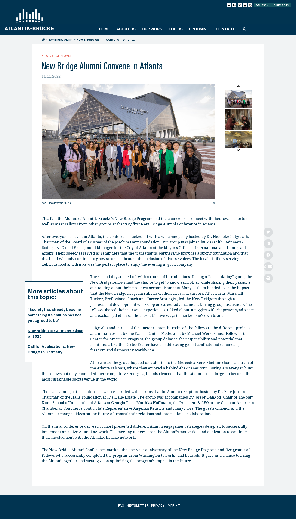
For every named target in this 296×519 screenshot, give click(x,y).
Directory (281, 5)
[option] (128, 145)
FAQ (121, 505)
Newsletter (138, 505)
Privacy (158, 505)
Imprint (173, 505)
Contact (225, 29)
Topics (175, 29)
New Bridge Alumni (60, 39)
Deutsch (262, 5)
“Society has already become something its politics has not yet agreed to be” (54, 315)
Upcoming (199, 29)
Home (104, 29)
